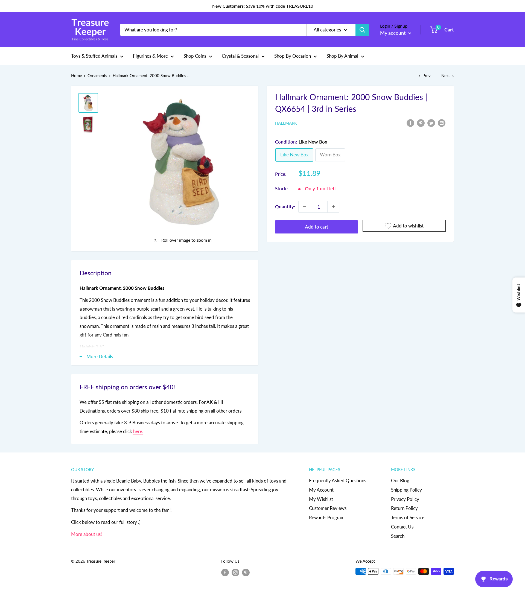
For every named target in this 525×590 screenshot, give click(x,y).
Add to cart (316, 227)
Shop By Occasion (292, 56)
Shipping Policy (406, 490)
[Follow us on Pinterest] (246, 572)
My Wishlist (321, 499)
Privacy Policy (405, 499)
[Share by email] (441, 122)
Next (445, 75)
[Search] (362, 30)
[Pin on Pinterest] (421, 122)
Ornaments (97, 75)
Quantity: (285, 206)
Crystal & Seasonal (240, 56)
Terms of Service (407, 517)
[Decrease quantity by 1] (304, 206)
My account (393, 33)
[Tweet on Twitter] (431, 122)
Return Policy (404, 508)
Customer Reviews (327, 508)
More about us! (86, 534)
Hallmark (286, 123)
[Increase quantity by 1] (333, 206)
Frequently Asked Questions (337, 480)
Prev (426, 75)
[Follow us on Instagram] (235, 572)
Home (76, 75)
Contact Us (402, 527)
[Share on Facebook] (410, 122)
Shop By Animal (342, 56)
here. (138, 431)
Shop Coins (194, 56)
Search (397, 536)
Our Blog (400, 480)
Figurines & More (150, 56)
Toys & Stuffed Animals (94, 56)
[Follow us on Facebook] (225, 572)
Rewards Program (327, 517)
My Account (321, 490)
